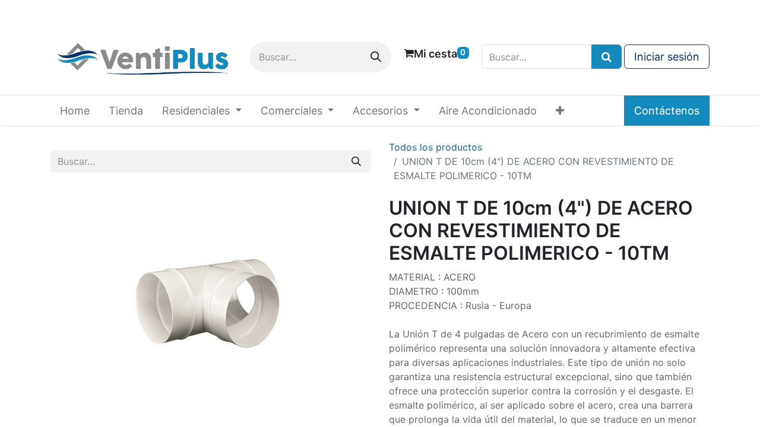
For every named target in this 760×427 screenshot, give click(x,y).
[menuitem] (74, 110)
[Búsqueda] (606, 56)
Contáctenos (666, 110)
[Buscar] (375, 57)
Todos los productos (435, 147)
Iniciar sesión (666, 56)
